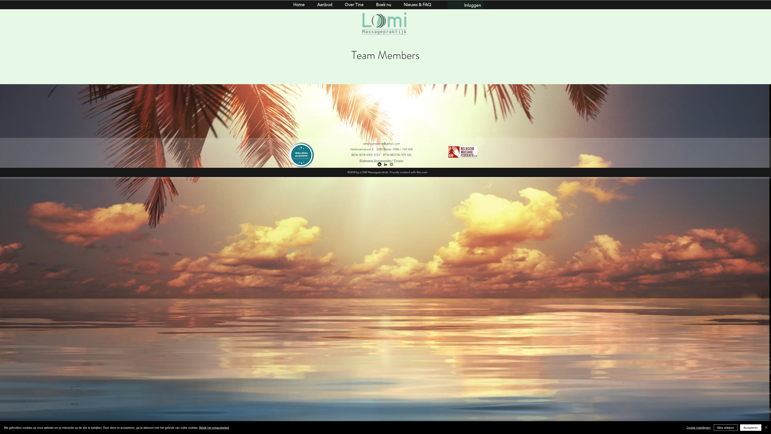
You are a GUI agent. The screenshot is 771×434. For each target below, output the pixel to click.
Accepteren (750, 428)
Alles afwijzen (725, 428)
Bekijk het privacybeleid (214, 428)
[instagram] (392, 164)
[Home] (379, 164)
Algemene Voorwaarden (375, 160)
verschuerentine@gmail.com (381, 143)
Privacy (398, 160)
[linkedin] (385, 164)
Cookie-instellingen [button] (698, 428)
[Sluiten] (766, 427)
